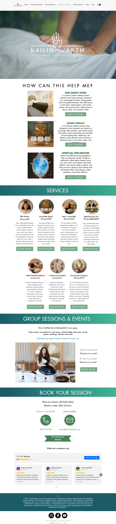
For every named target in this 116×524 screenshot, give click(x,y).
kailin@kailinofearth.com (55, 523)
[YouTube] (64, 515)
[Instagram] (51, 515)
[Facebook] (58, 515)
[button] (99, 4)
